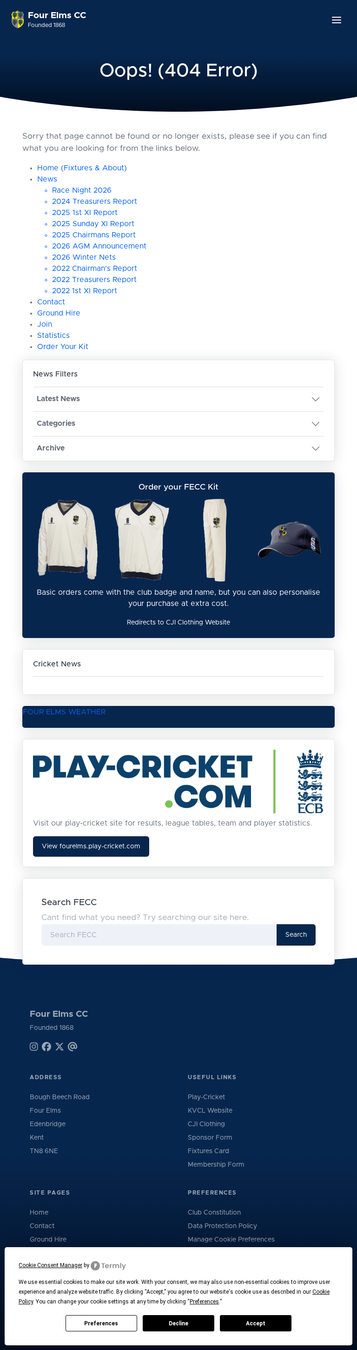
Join (44, 324)
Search (296, 935)
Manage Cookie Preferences (231, 1239)
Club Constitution (214, 1212)
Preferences (101, 1323)
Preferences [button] (204, 1301)
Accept (255, 1323)
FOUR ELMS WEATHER (64, 712)
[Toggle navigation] (336, 20)
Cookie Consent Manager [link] (50, 1265)
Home (39, 1212)
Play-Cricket (206, 1097)
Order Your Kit (62, 346)
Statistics (53, 335)
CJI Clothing (206, 1124)
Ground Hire (58, 313)
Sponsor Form (210, 1138)
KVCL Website (210, 1111)
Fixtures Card (208, 1151)
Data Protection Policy (222, 1226)
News (47, 179)
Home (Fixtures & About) (82, 168)
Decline (178, 1323)
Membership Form (216, 1165)
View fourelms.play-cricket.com (91, 846)
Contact (51, 302)
